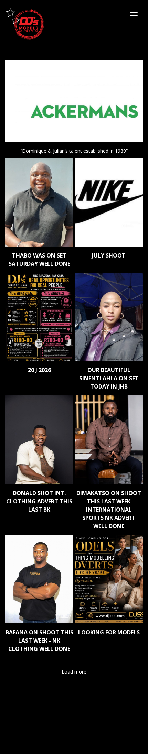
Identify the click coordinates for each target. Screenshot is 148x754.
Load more (74, 671)
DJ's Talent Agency (25, 24)
